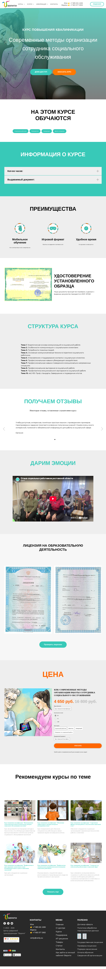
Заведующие (46, 710)
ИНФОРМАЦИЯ (41, 4)
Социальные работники (20, 710)
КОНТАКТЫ (54, 4)
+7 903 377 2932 (76, 5)
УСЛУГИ (30, 4)
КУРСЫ (20, 4)
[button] (97, 4)
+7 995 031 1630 (76, 3)
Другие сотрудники (59, 710)
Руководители (35, 710)
